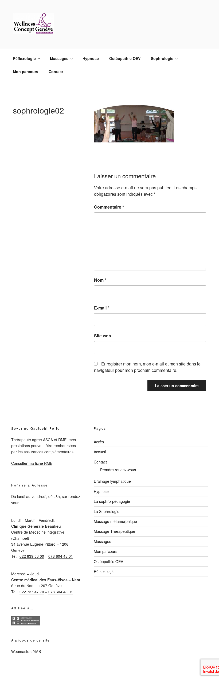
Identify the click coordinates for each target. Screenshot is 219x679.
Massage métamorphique (115, 521)
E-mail (101, 308)
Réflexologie (24, 58)
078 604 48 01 (60, 556)
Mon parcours (25, 71)
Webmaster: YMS (26, 651)
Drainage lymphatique (112, 481)
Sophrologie (162, 58)
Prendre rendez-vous (118, 469)
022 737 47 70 (31, 591)
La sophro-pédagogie (112, 501)
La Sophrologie (106, 511)
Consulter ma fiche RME (31, 463)
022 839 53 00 (31, 556)
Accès (99, 441)
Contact (56, 71)
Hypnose (91, 58)
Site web (102, 336)
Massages (59, 58)
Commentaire (109, 207)
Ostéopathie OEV (124, 58)
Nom (100, 280)
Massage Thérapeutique (114, 531)
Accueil (100, 451)
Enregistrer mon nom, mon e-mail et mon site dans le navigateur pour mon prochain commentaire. (147, 367)
